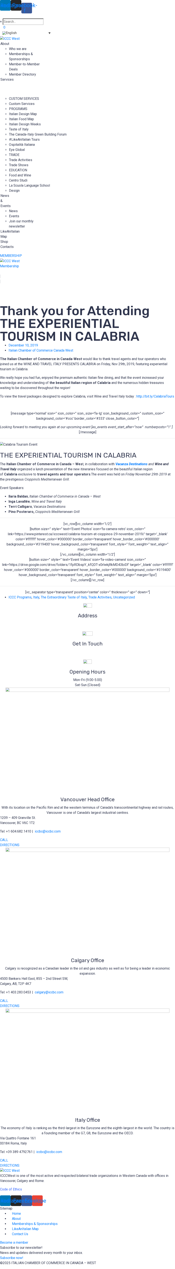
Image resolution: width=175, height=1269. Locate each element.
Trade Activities (100, 597)
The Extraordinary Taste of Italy (64, 597)
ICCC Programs (20, 597)
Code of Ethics (11, 1189)
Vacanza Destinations (131, 464)
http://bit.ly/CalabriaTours (155, 396)
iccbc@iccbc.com (88, 652)
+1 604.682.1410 (87, 657)
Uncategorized (124, 597)
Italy (36, 597)
